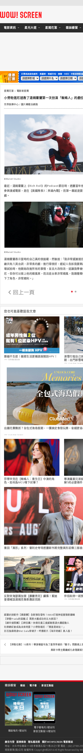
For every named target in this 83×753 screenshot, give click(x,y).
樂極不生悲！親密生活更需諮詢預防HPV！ (30, 356)
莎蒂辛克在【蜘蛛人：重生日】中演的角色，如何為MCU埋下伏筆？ (29, 480)
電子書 (33, 685)
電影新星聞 (23, 91)
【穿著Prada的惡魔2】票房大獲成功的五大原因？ (31, 618)
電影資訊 (10, 27)
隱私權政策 (34, 742)
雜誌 (22, 685)
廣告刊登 (9, 742)
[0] (72, 291)
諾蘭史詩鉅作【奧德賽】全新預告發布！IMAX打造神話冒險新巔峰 (39, 614)
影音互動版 (48, 685)
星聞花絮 (51, 27)
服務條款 (21, 742)
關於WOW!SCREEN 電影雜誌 (57, 742)
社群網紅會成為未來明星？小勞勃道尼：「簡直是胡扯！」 (35, 627)
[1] (75, 291)
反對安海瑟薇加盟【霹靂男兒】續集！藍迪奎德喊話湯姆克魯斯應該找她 (30, 597)
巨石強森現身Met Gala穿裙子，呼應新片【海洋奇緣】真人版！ (38, 631)
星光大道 (30, 27)
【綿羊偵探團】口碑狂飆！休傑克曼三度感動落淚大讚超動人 (36, 623)
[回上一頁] (21, 292)
